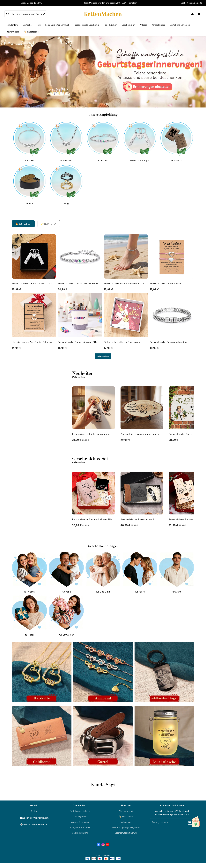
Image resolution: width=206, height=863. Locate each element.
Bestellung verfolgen (180, 24)
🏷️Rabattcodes (126, 816)
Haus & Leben (110, 24)
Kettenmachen (105, 855)
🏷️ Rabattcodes (32, 31)
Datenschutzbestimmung (126, 832)
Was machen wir (126, 811)
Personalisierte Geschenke (86, 24)
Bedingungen (126, 822)
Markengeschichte (80, 832)
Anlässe (143, 24)
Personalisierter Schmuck (57, 24)
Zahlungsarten (80, 816)
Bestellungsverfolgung (80, 811)
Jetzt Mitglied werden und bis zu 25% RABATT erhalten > (111, 2)
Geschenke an (128, 24)
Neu (39, 24)
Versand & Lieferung (80, 822)
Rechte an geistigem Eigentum (126, 827)
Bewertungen (12, 31)
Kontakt (34, 811)
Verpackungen (158, 24)
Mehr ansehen (78, 376)
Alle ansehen (103, 356)
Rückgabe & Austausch (80, 827)
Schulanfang (12, 24)
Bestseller (27, 24)
